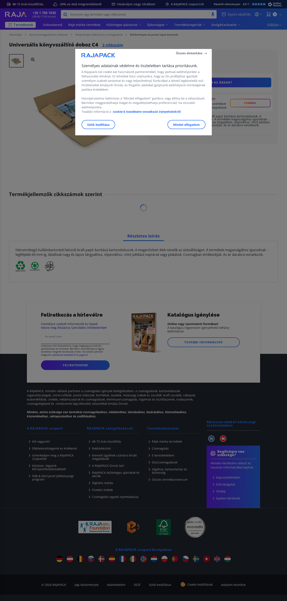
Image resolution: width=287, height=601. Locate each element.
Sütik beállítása (98, 124)
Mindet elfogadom (186, 124)
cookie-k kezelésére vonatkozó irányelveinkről (147, 111)
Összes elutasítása (189, 53)
